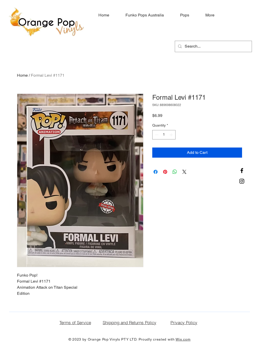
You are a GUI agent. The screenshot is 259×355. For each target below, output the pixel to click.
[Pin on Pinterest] (165, 172)
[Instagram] (242, 181)
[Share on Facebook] (156, 172)
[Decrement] (156, 134)
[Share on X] (184, 172)
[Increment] (171, 134)
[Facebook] (242, 170)
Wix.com (183, 339)
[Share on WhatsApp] (175, 172)
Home (22, 75)
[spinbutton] (163, 134)
